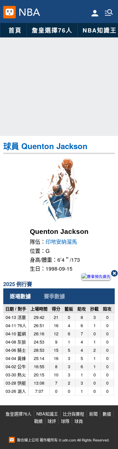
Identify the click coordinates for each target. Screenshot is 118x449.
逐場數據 (20, 296)
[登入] (95, 12)
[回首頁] (28, 12)
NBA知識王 (47, 414)
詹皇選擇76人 (52, 30)
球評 (52, 421)
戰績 (38, 421)
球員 (78, 421)
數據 (107, 414)
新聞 (93, 414)
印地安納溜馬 (61, 241)
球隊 (65, 421)
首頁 (15, 30)
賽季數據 (54, 296)
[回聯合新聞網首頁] (9, 12)
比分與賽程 (73, 414)
